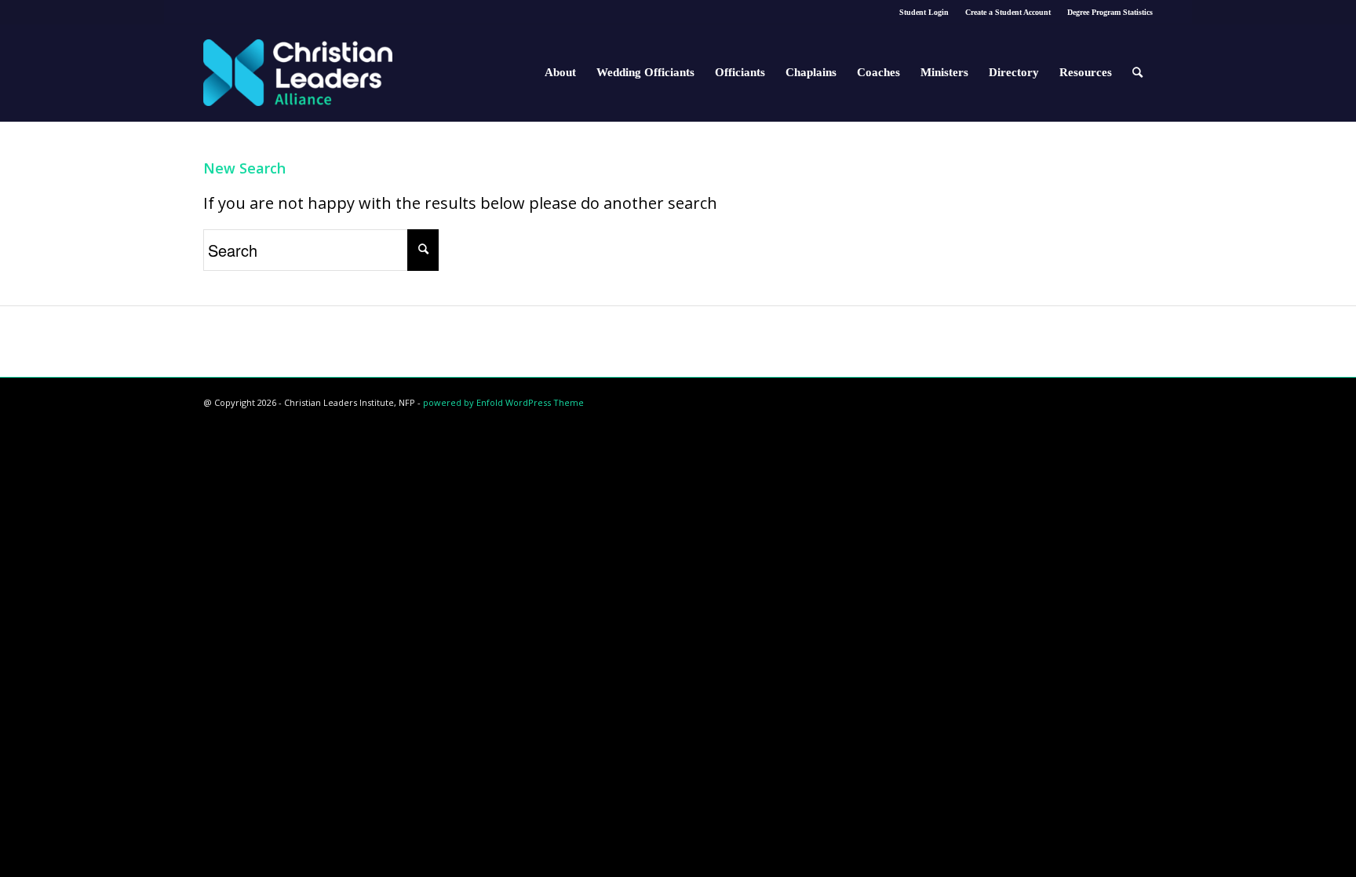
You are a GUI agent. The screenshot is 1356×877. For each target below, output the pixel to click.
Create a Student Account (1008, 12)
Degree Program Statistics (1110, 12)
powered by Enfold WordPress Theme (503, 402)
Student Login (924, 12)
